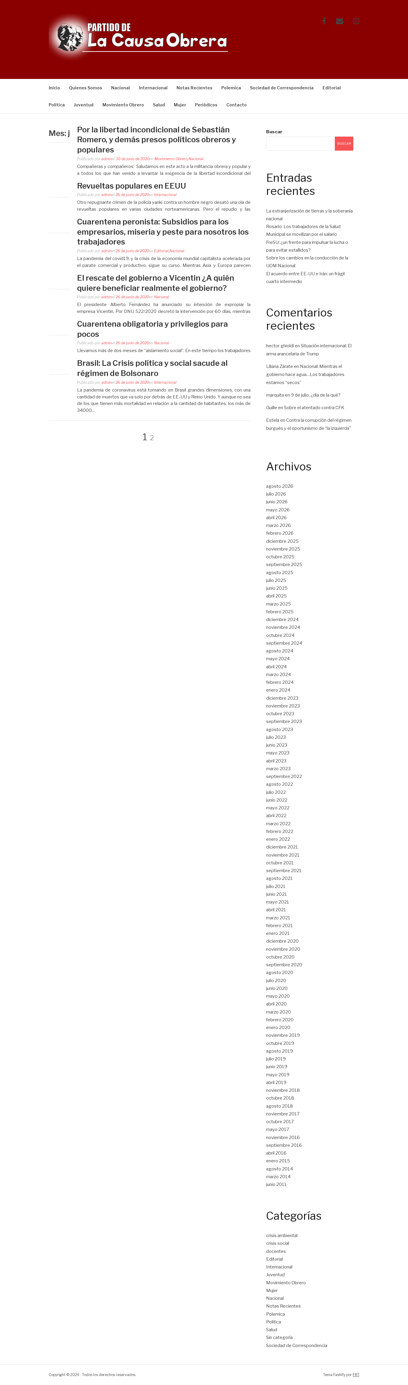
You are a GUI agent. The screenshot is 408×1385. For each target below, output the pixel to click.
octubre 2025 (280, 556)
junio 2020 (277, 988)
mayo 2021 (277, 902)
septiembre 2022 (284, 776)
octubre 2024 (280, 635)
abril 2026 (276, 517)
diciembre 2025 (282, 541)
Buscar (274, 131)
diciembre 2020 (282, 941)
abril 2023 (276, 761)
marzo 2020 (278, 1012)
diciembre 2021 (282, 847)
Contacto (236, 104)
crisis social (277, 1243)
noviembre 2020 (283, 949)
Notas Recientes (194, 87)
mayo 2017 (277, 1129)
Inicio (54, 87)
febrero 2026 (280, 533)
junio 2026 (277, 502)
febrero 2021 (279, 925)
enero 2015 (278, 1161)
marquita (275, 395)
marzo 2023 (278, 768)
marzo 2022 (278, 823)
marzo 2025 (278, 604)
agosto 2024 (279, 651)
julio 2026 (276, 494)
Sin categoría (279, 1337)
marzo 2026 (278, 525)
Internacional (153, 87)
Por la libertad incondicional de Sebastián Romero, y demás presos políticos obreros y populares (156, 140)
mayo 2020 (278, 996)
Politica (57, 104)
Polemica (231, 87)
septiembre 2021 (284, 870)
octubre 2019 (280, 1043)
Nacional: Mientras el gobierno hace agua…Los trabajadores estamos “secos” (305, 374)
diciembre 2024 (282, 619)
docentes (276, 1251)
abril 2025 (276, 596)
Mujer (180, 104)
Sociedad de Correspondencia (282, 87)
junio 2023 (276, 745)
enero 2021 (278, 933)
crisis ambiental (281, 1235)
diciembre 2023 (282, 698)
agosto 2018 (279, 1106)
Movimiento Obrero (123, 104)
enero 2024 (278, 690)
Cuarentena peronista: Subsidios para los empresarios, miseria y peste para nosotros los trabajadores (163, 232)
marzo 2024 (278, 674)
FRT (356, 1374)
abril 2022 (276, 815)
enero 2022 (278, 839)
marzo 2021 (278, 918)
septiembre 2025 (284, 564)
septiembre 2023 (284, 721)
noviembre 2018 (283, 1090)
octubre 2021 (280, 863)
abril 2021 (276, 909)
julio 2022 (276, 792)
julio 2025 (276, 580)
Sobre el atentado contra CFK (314, 407)
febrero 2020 (280, 1019)
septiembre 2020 (284, 964)
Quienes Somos (85, 87)
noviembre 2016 (283, 1137)
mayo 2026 (278, 510)
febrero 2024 (280, 682)
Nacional (120, 87)
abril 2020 (276, 1004)
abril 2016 (276, 1153)
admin (106, 159)
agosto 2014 (279, 1169)
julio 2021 (276, 886)
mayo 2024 (278, 658)
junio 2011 (276, 1184)
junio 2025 (277, 588)
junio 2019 (276, 1066)
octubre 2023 (280, 713)
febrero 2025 (280, 611)
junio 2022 (276, 800)
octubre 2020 (280, 957)
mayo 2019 (277, 1074)
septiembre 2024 (284, 643)
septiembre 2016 (284, 1145)
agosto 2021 (279, 878)
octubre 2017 (280, 1121)
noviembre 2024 (283, 627)
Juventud (83, 104)
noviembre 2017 (283, 1114)
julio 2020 (276, 980)
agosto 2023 (279, 729)
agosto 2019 (279, 1051)
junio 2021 (276, 894)
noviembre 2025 (283, 549)
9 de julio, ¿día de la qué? (315, 395)
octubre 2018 (280, 1098)
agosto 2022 (279, 784)
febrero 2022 (279, 831)
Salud (159, 104)
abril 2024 (276, 666)
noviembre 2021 (283, 855)
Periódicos (206, 104)
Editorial (332, 87)
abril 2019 (276, 1082)
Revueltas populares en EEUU (131, 185)
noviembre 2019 (283, 1035)
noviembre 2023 (283, 706)
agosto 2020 (279, 972)
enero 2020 (278, 1027)
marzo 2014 (278, 1176)
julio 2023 (276, 737)
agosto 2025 (279, 572)
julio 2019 (276, 1059)
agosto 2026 (279, 486)
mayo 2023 (277, 753)
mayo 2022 (277, 808)
